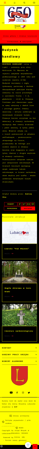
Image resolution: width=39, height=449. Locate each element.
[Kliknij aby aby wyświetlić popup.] (28, 445)
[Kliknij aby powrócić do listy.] (20, 42)
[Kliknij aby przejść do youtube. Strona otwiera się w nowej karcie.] (11, 392)
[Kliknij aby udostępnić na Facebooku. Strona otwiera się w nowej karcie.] (20, 204)
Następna (27, 42)
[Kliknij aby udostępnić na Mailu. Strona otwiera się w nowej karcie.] (28, 204)
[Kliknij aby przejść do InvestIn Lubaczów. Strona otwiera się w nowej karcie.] (20, 26)
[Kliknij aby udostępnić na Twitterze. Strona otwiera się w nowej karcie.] (24, 204)
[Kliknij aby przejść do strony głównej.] (15, 2)
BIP (15, 407)
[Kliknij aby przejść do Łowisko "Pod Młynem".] (19, 233)
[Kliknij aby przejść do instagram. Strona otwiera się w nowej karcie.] (23, 392)
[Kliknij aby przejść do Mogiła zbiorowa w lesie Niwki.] (19, 272)
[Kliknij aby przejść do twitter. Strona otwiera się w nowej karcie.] (29, 392)
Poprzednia (12, 42)
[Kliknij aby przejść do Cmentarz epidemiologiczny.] (19, 315)
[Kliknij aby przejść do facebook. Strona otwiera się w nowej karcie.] (17, 392)
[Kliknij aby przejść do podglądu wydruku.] (33, 204)
